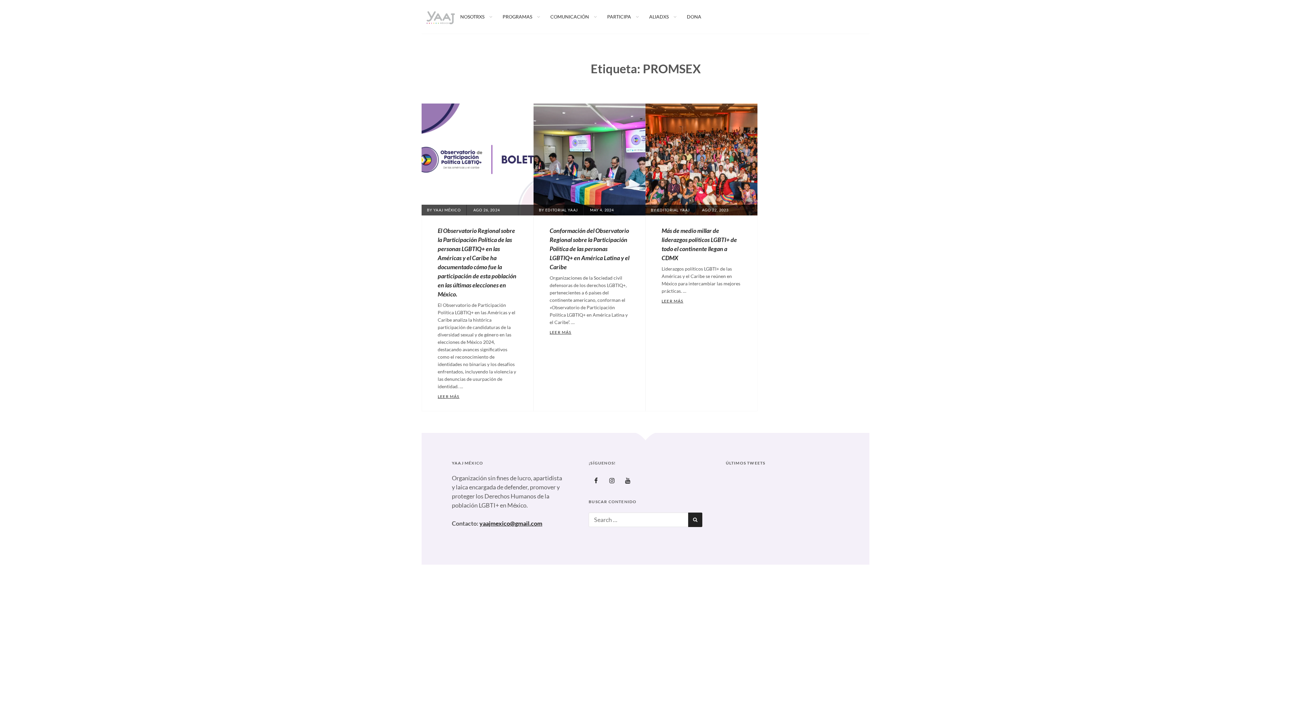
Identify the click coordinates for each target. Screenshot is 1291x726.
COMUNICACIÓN (569, 16)
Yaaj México (447, 210)
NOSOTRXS (472, 16)
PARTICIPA (619, 16)
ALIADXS (659, 16)
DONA (694, 16)
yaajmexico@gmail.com (510, 523)
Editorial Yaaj (561, 210)
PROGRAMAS (517, 16)
